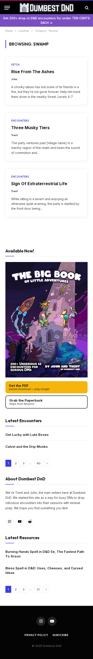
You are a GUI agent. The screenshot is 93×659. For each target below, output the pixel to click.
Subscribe (61, 635)
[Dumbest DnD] (46, 8)
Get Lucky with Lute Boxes (27, 435)
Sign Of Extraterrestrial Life (39, 183)
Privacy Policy (36, 635)
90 (38, 463)
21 (38, 589)
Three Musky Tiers (30, 127)
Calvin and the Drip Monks (26, 447)
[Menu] (7, 8)
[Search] (86, 8)
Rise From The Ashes (32, 71)
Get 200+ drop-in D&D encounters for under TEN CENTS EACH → (46, 20)
